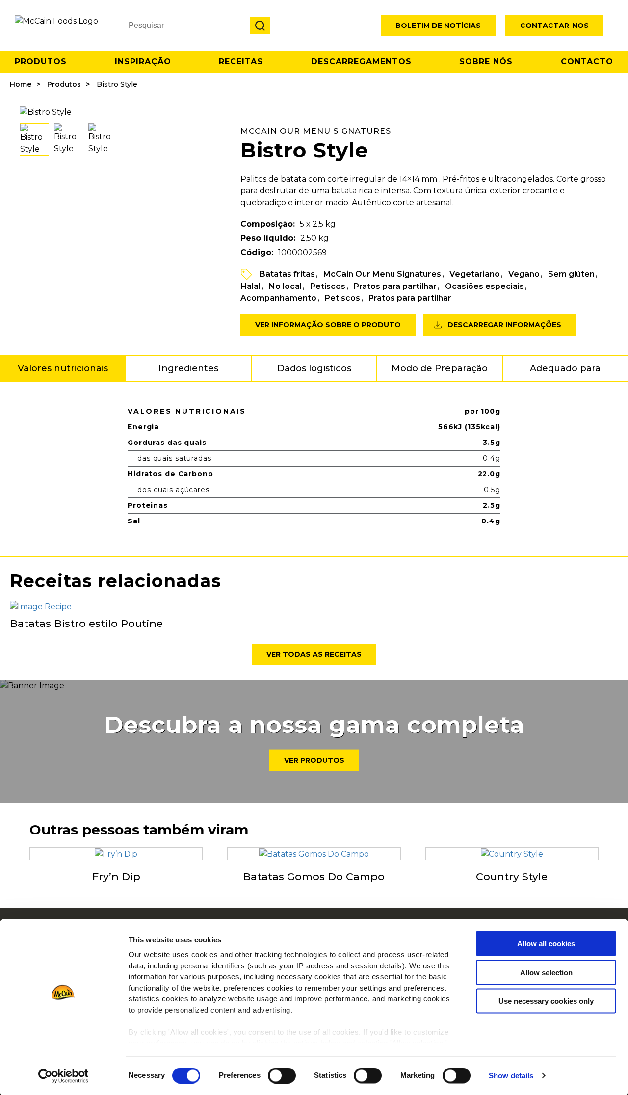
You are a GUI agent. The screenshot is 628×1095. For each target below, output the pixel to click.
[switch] (282, 1075)
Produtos (41, 61)
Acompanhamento (278, 298)
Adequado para (565, 368)
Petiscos (327, 286)
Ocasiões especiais (484, 286)
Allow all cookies (546, 943)
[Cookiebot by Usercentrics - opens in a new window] (63, 1076)
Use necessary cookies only (546, 1001)
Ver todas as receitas (314, 654)
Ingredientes (188, 368)
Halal (250, 286)
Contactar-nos (554, 25)
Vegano (524, 274)
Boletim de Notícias (438, 25)
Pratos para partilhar (395, 286)
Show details (511, 1075)
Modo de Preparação (440, 368)
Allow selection (546, 972)
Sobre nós (486, 61)
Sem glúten (571, 274)
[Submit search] (260, 25)
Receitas (241, 61)
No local (285, 286)
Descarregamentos (361, 61)
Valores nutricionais (63, 368)
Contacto (587, 61)
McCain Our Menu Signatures (382, 274)
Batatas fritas (287, 274)
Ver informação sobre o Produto (328, 324)
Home (20, 84)
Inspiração (143, 61)
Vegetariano (474, 274)
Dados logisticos (314, 368)
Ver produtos (314, 760)
